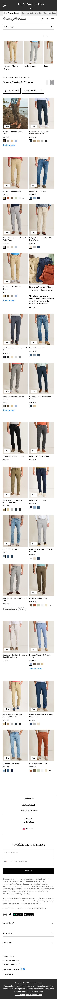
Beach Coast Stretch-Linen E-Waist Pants (15, 239)
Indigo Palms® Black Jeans (13, 456)
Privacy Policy (16, 893)
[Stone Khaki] (12, 140)
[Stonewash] (15, 140)
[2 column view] (52, 82)
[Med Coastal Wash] (30, 355)
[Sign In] (43, 19)
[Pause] (4, 5)
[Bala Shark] (42, 140)
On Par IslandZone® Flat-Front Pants (15, 349)
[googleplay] (18, 914)
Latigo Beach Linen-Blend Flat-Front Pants (41, 239)
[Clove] (4, 140)
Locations (8, 942)
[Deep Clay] (8, 198)
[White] (19, 198)
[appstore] (29, 914)
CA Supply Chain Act (11, 960)
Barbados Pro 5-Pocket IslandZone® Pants (38, 132)
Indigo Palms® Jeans (37, 191)
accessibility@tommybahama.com (28, 995)
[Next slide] (50, 36)
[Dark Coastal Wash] (38, 355)
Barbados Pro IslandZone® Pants (40, 398)
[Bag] (48, 19)
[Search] (51, 27)
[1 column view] (47, 82)
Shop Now (33, 308)
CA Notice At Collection (12, 964)
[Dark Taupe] (34, 140)
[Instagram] (5, 914)
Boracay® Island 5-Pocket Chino (13, 132)
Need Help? (8, 923)
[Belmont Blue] (4, 357)
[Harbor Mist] (15, 357)
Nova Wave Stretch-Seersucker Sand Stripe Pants (15, 656)
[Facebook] (10, 914)
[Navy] (38, 247)
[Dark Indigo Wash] (38, 198)
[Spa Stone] (8, 140)
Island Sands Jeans (37, 348)
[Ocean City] (15, 247)
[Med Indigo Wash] (30, 198)
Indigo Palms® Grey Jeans (39, 456)
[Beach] (12, 247)
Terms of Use (21, 903)
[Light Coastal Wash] (34, 355)
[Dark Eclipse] (30, 140)
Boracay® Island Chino (12, 191)
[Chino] (12, 357)
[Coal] (19, 357)
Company (7, 933)
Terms (26, 893)
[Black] (46, 140)
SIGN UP (28, 871)
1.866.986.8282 (23, 991)
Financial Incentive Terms (37, 908)
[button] (30, 8)
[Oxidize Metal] (15, 198)
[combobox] (8, 861)
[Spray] (46, 605)
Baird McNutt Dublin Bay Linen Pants (15, 599)
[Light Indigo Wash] (34, 198)
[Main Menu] (53, 19)
